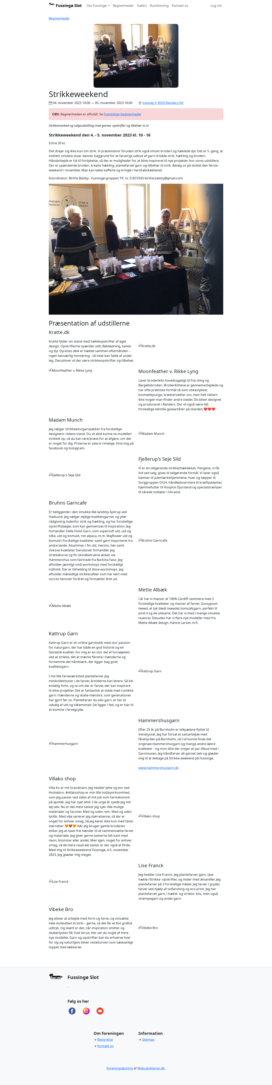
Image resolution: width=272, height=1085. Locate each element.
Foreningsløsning (120, 1068)
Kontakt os (180, 5)
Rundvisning (159, 5)
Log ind (216, 5)
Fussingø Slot (68, 5)
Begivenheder (123, 5)
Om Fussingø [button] (97, 5)
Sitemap (148, 1039)
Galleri (142, 5)
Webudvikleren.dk (151, 1068)
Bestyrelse (105, 1039)
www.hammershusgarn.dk (158, 768)
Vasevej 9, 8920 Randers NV (163, 103)
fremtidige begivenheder (122, 114)
